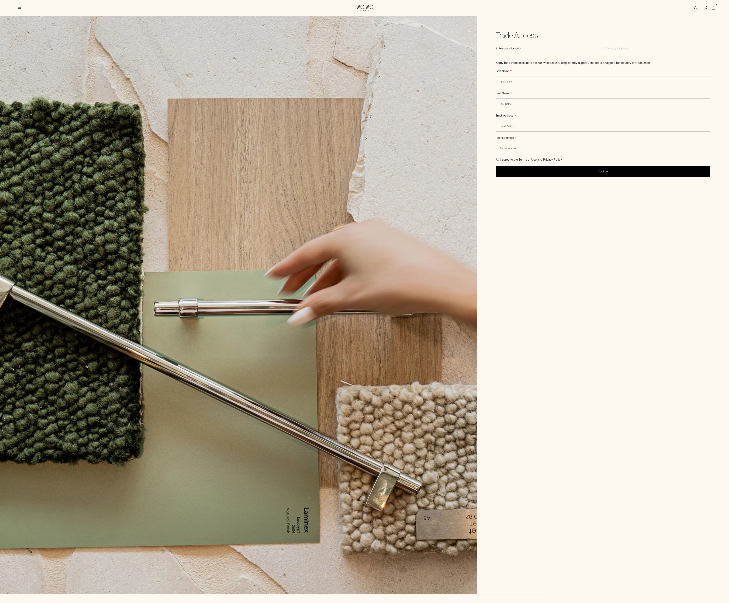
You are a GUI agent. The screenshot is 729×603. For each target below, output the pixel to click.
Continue (603, 171)
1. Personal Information (508, 48)
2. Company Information (616, 48)
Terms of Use (528, 160)
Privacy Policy (552, 160)
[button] (695, 8)
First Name (504, 71)
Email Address (506, 116)
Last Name (504, 93)
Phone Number (506, 138)
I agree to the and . (531, 160)
